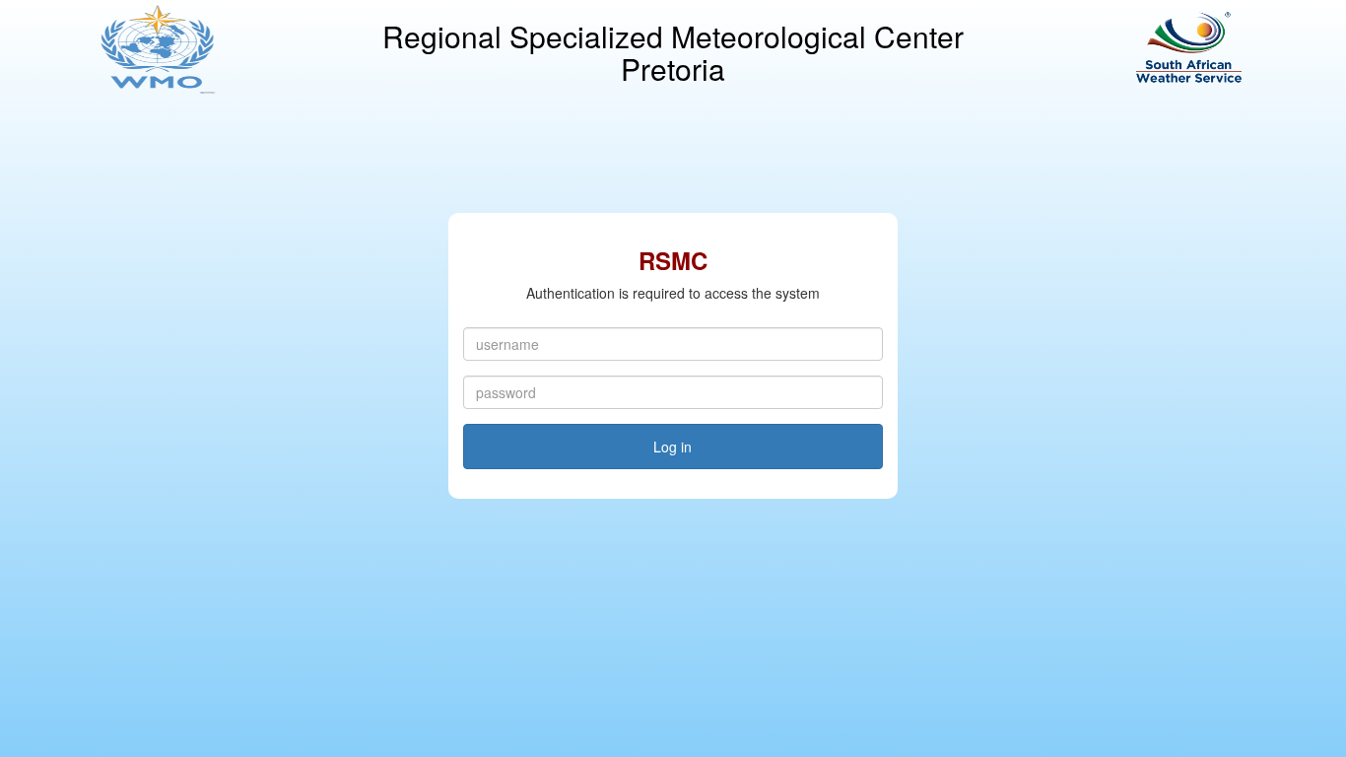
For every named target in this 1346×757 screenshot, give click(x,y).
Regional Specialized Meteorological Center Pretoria (673, 52)
